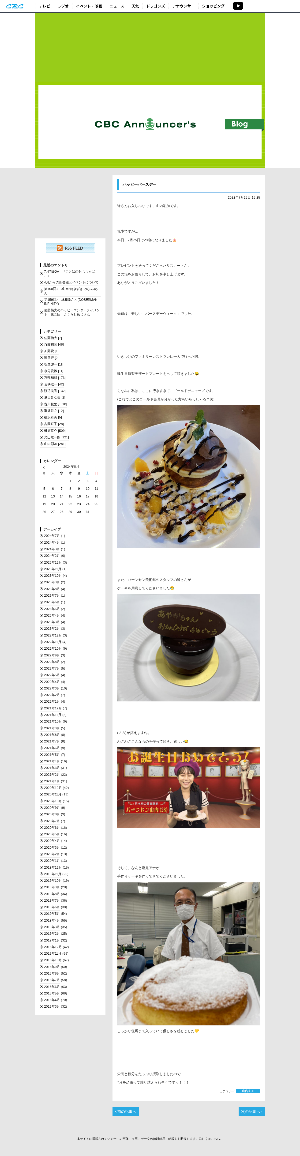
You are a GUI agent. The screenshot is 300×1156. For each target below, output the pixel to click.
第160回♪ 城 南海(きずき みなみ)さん (71, 291)
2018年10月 (53, 960)
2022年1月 (52, 701)
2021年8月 (52, 735)
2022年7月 (52, 668)
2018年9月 (52, 967)
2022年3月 (52, 688)
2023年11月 (52, 569)
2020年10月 (53, 801)
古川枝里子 (55, 404)
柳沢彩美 (53, 417)
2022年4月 (52, 682)
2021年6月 (52, 748)
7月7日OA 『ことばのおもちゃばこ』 (69, 273)
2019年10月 (53, 880)
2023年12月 (53, 562)
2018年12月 (53, 947)
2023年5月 (52, 609)
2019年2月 (52, 933)
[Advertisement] (150, 47)
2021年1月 (52, 781)
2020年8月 (52, 814)
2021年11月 (52, 715)
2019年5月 (52, 913)
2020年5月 (52, 834)
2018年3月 (52, 1006)
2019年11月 (52, 874)
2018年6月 (52, 987)
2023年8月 (52, 589)
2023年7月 (52, 595)
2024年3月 (52, 549)
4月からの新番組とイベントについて (71, 282)
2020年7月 (52, 821)
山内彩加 (248, 1091)
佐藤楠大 (53, 338)
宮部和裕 (55, 378)
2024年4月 (52, 542)
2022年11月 (52, 642)
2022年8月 (52, 662)
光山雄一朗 (56, 437)
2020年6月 (52, 827)
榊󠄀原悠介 (55, 431)
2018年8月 (52, 973)
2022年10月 (53, 648)
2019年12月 (53, 867)
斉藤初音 (54, 344)
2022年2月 (52, 695)
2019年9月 (52, 887)
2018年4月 (52, 1000)
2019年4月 (52, 920)
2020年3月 (52, 847)
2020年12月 (53, 788)
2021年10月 (53, 721)
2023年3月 (52, 622)
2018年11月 (52, 953)
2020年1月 (52, 860)
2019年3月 (52, 927)
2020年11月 (52, 794)
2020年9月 (52, 808)
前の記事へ (126, 1112)
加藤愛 (51, 351)
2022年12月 (53, 635)
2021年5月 (52, 755)
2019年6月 (52, 907)
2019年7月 (52, 900)
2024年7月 (52, 536)
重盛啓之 (54, 411)
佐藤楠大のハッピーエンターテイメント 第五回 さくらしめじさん (72, 312)
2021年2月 (52, 774)
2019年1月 (52, 940)
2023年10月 (53, 575)
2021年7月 (52, 741)
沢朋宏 (51, 358)
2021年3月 (52, 768)
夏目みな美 (54, 397)
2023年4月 (52, 615)
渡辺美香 (55, 391)
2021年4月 (52, 761)
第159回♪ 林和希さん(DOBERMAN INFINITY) (71, 301)
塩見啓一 (53, 364)
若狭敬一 (54, 384)
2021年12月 (53, 708)
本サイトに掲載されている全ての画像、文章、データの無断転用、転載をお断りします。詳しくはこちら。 (150, 1139)
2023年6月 (52, 602)
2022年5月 (52, 675)
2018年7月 (52, 980)
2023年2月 (52, 628)
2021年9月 (52, 728)
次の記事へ (251, 1112)
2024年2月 (52, 555)
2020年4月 (52, 841)
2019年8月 (52, 894)
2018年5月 (52, 993)
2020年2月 (52, 854)
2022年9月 (52, 655)
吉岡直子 (54, 424)
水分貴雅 (53, 371)
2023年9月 (52, 582)
